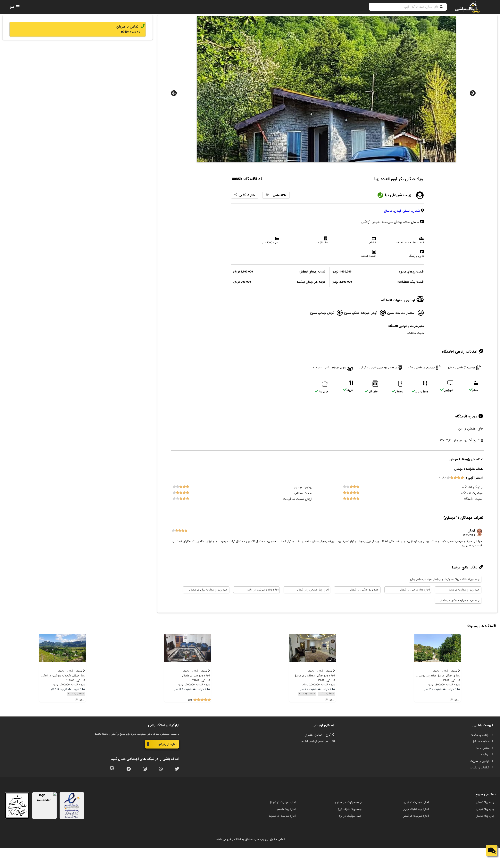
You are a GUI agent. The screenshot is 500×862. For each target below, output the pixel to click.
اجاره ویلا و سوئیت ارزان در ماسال (208, 590)
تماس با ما (482, 748)
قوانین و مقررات (479, 761)
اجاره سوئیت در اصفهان (348, 802)
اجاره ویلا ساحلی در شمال (415, 590)
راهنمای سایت (480, 734)
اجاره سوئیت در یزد (350, 816)
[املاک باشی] (467, 7)
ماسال (388, 210)
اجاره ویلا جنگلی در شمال (364, 590)
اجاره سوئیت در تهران (416, 802)
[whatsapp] (161, 769)
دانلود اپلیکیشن (167, 744)
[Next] (472, 93)
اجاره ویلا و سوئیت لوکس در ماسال (460, 600)
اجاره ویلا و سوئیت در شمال (464, 590)
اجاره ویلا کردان (485, 809)
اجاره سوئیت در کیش (416, 816)
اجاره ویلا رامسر (286, 809)
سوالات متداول (480, 741)
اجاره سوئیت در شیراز (283, 802)
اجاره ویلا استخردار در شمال (313, 590)
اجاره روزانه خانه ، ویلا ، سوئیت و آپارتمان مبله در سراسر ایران (445, 579)
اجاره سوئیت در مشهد (282, 816)
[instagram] (145, 769)
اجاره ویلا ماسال (485, 816)
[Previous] (174, 93)
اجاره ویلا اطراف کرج (350, 809)
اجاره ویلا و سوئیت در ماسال (262, 590)
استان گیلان (402, 210)
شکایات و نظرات (479, 767)
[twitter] (177, 769)
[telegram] (129, 769)
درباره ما (484, 754)
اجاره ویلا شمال (485, 802)
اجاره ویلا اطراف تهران (416, 809)
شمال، (415, 210)
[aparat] (112, 769)
